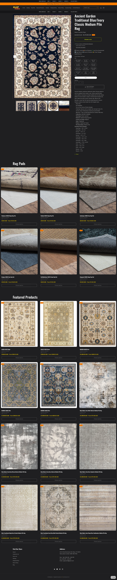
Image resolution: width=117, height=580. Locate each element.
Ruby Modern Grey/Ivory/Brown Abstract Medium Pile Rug (14, 472)
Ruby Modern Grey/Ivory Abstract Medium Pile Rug (51, 472)
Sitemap (14, 558)
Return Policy (15, 562)
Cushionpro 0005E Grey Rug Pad (87, 215)
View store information (80, 47)
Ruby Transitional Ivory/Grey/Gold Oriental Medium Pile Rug (53, 533)
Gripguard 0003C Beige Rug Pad (87, 277)
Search (14, 552)
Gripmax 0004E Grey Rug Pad (8, 277)
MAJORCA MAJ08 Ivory (84, 349)
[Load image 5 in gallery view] (64, 106)
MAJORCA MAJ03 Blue (6, 410)
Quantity (76, 80)
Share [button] (77, 154)
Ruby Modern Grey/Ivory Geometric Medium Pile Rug (91, 472)
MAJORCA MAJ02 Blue (45, 410)
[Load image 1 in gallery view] (21, 106)
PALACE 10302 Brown (45, 349)
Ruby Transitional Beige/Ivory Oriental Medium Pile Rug (13, 533)
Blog (14, 564)
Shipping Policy (16, 560)
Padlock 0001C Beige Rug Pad (47, 215)
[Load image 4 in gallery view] (53, 106)
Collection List (16, 554)
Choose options (19, 224)
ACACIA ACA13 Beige (6, 349)
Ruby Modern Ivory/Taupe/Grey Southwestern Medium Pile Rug (93, 533)
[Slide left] (14, 56)
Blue (86, 77)
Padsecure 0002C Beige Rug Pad (9, 215)
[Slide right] (70, 56)
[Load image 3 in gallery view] (42, 106)
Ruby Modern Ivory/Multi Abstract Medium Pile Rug (91, 410)
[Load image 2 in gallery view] (32, 106)
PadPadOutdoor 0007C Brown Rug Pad (49, 277)
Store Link (15, 556)
